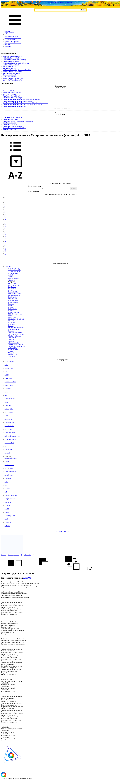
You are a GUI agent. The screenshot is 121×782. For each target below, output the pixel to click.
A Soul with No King (14, 270)
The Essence (12, 337)
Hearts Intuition (13, 302)
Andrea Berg (8, 478)
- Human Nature (13, 78)
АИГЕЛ (7, 526)
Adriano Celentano (10, 382)
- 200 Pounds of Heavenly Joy (21, 99)
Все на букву (62, 531)
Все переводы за (61, 108)
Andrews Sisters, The (11, 495)
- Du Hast (9, 68)
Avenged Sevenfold (10, 471)
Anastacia (7, 453)
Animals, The (9, 409)
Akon (6, 392)
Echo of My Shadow (14, 293)
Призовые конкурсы (11, 36)
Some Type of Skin (14, 329)
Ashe (6, 482)
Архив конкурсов (10, 39)
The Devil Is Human (14, 336)
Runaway (11, 326)
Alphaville (8, 388)
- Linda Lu (16, 106)
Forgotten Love (13, 300)
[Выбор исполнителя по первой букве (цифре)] (15, 181)
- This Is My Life (11, 96)
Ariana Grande (9, 368)
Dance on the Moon (14, 285)
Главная (7, 31)
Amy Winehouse (10, 399)
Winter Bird (11, 353)
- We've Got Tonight (12, 98)
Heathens (11, 304)
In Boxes (11, 310)
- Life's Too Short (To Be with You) (23, 104)
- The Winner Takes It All (12, 80)
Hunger (10, 307)
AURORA (27, 555)
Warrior (10, 351)
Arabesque (8, 522)
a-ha (6, 395)
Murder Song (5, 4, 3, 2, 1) (16, 319)
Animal (10, 275)
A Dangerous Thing (14, 268)
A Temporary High (14, 271)
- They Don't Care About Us (17, 70)
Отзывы (7, 44)
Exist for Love (12, 299)
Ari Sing (7, 505)
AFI (6, 446)
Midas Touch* (12, 317)
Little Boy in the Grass (15, 314)
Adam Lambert (9, 443)
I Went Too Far (12, 309)
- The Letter (10, 124)
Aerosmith (8, 405)
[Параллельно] (15, 569)
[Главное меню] (15, 26)
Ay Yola (7, 509)
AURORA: (8, 266)
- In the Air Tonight (12, 117)
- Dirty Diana (12, 71)
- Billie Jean (12, 58)
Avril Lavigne (9, 385)
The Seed (11, 341)
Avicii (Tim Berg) (10, 432)
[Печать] (88, 569)
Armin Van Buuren (10, 439)
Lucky (10, 315)
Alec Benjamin (9, 468)
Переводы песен (13, 555)
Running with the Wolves (16, 327)
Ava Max (7, 461)
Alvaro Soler (8, 502)
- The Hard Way (14, 59)
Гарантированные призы (13, 38)
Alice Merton (8, 475)
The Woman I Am (13, 343)
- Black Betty (10, 119)
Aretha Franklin (9, 465)
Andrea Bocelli (9, 422)
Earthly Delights (13, 292)
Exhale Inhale (12, 297)
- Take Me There (10, 66)
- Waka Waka (16, 63)
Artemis (10, 276)
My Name (11, 321)
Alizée (6, 519)
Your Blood (11, 356)
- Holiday (9, 123)
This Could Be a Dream (15, 344)
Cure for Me (12, 283)
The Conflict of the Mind (15, 332)
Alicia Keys (8, 419)
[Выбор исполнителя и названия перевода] (15, 152)
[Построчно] (43, 569)
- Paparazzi (10, 76)
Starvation (11, 331)
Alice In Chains (9, 426)
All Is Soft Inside (13, 273)
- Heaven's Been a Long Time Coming (18, 121)
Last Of (27, 578)
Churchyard (11, 280)
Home (10, 305)
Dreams (10, 290)
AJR (6, 492)
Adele (6, 371)
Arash (6, 402)
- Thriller (9, 91)
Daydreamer (12, 287)
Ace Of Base (8, 378)
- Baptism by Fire (18, 101)
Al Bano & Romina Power (13, 436)
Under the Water (13, 349)
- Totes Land (9, 129)
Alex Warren (8, 429)
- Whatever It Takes (12, 126)
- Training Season (11, 73)
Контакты (8, 46)
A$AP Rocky (9, 412)
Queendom (11, 324)
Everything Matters (14, 295)
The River (11, 339)
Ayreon (7, 512)
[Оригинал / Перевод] (72, 569)
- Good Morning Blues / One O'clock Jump (25, 103)
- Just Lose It (9, 75)
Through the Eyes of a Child (16, 346)
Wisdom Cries (12, 354)
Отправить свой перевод (13, 43)
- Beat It (11, 65)
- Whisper (9, 94)
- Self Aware (11, 61)
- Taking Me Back (12, 92)
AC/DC (7, 375)
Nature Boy (11, 322)
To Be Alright (12, 348)
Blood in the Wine (13, 278)
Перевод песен (9, 33)
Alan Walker (8, 449)
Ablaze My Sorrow (10, 515)
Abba (6, 365)
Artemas (7, 488)
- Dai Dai (13, 56)
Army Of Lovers (10, 499)
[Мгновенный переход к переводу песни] (15, 167)
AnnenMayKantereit (11, 458)
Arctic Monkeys (9, 361)
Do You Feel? (12, 288)
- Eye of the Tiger (14, 128)
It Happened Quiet (13, 312)
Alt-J (6, 485)
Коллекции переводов (12, 41)
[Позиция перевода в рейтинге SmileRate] (91, 569)
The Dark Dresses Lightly (16, 334)
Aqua (6, 415)
